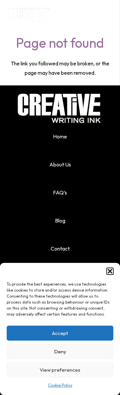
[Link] (29, 13)
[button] (110, 271)
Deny (60, 351)
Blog (60, 220)
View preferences (60, 370)
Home (60, 136)
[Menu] (110, 13)
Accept (60, 333)
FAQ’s (60, 192)
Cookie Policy (60, 385)
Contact (60, 248)
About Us (60, 164)
